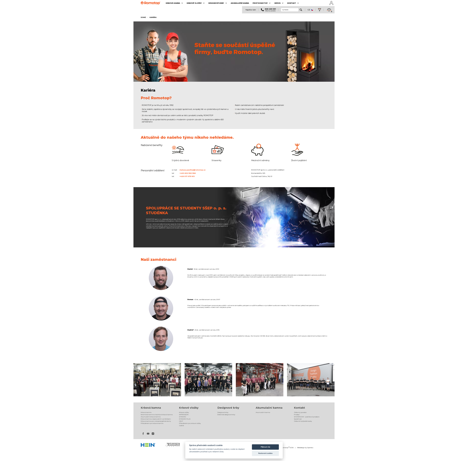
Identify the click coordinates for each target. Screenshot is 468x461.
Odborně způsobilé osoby (303, 421)
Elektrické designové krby (226, 414)
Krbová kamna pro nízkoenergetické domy (156, 421)
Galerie (181, 425)
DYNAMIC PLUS (184, 419)
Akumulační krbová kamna (151, 417)
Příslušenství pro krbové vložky (190, 423)
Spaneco (310, 447)
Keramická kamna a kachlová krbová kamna (157, 414)
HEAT (181, 421)
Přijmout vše (265, 447)
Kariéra (153, 17)
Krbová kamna (151, 407)
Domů (143, 17)
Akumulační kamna (269, 407)
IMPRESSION (183, 414)
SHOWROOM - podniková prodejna (306, 417)
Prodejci (297, 414)
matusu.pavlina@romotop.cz (192, 170)
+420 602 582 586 (188, 173)
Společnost (298, 419)
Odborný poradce (300, 412)
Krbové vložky (189, 407)
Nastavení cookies (265, 453)
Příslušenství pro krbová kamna (152, 423)
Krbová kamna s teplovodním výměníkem (156, 419)
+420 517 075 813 (187, 176)
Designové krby (228, 407)
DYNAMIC (182, 417)
